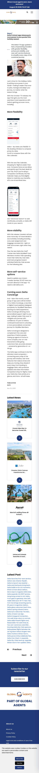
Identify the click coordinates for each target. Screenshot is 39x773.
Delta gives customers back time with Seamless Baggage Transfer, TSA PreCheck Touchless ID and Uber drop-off (19, 607)
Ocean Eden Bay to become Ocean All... (19, 429)
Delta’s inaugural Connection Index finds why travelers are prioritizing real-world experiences (19, 616)
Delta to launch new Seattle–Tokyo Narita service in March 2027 (17, 583)
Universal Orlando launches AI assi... (19, 555)
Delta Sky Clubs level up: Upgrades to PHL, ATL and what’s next (19, 640)
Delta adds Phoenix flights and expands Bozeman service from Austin (18, 620)
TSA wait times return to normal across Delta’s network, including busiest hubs (19, 618)
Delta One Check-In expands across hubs (17, 638)
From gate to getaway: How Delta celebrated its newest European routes (19, 598)
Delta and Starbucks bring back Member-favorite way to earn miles (18, 585)
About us (9, 729)
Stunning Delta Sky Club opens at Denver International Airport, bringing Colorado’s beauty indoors (19, 627)
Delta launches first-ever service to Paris (19, 579)
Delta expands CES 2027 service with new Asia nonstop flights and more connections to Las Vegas (19, 594)
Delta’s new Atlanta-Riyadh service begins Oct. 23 (17, 581)
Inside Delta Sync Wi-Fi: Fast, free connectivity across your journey (19, 601)
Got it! (19, 767)
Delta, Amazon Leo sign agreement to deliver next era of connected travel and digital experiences (19, 614)
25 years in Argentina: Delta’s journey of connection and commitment (17, 605)
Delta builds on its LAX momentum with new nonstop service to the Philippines (19, 587)
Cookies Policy (11, 737)
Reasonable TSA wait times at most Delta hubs (17, 623)
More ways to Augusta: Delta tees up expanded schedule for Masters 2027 (19, 592)
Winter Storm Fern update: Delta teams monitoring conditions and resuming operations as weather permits (19, 643)
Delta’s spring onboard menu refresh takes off (17, 609)
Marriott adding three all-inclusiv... (19, 513)
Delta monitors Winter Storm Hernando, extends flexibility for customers (18, 634)
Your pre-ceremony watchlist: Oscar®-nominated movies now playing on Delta (18, 625)
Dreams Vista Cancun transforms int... (19, 471)
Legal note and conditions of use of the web (19, 742)
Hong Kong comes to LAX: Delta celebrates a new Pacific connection (18, 596)
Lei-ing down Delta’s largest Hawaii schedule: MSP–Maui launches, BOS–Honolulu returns (19, 631)
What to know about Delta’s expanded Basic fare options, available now (17, 590)
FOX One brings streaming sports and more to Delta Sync (19, 603)
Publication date (11, 384)
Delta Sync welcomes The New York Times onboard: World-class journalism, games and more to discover (19, 612)
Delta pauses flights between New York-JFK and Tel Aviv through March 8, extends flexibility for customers (19, 629)
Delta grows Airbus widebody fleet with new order (19, 636)
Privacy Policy (10, 733)
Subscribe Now (19, 679)
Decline (19, 763)
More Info (19, 759)
